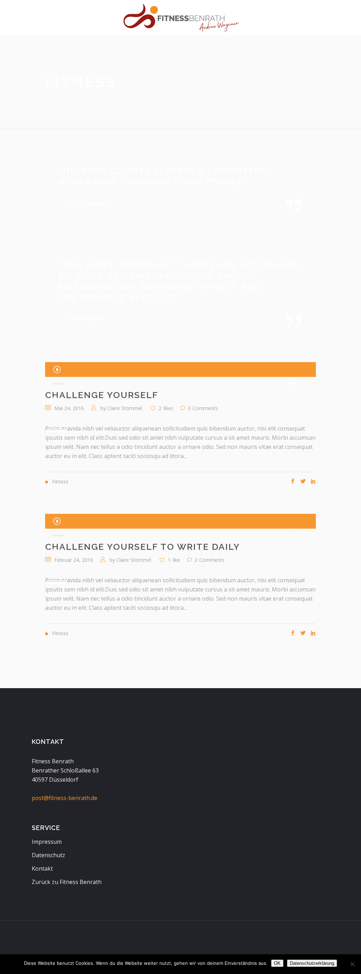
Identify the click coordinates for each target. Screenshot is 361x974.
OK (277, 963)
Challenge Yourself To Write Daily (142, 546)
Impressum (47, 842)
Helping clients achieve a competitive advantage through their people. (167, 176)
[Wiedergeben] (57, 369)
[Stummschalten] (54, 412)
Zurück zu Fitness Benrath (67, 882)
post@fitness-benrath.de (64, 798)
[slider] (58, 426)
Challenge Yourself (101, 395)
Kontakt (42, 868)
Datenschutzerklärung (312, 963)
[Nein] (352, 964)
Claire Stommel (124, 408)
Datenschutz (48, 855)
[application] (180, 369)
